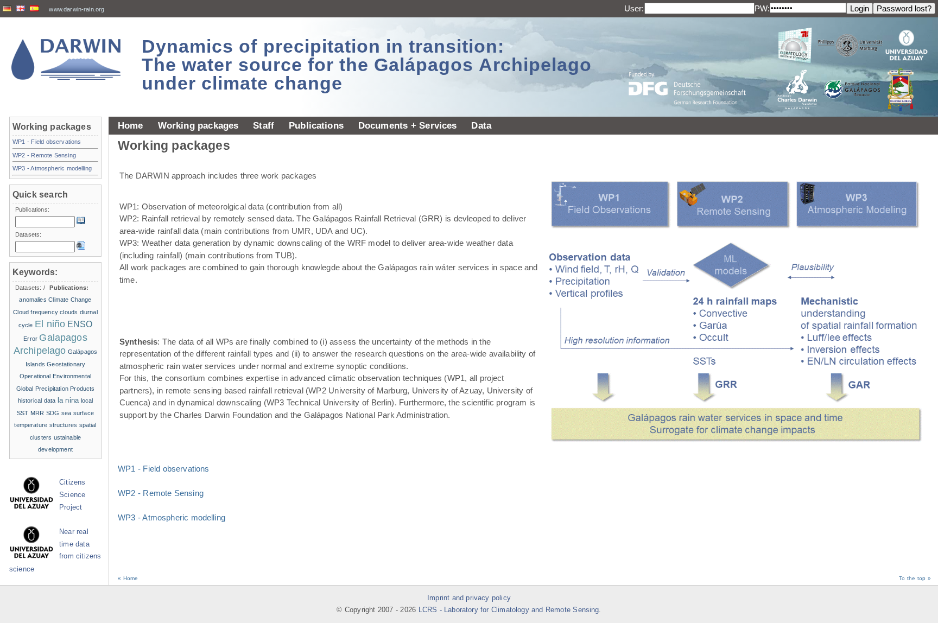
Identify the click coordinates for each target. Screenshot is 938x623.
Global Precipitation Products (55, 388)
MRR (37, 413)
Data (481, 125)
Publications (316, 125)
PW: (762, 8)
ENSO (80, 324)
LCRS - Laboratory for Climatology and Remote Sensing (509, 610)
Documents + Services (407, 125)
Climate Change (69, 299)
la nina (68, 400)
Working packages (198, 125)
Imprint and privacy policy (469, 598)
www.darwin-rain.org (76, 9)
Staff (263, 125)
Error (30, 338)
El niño (50, 324)
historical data (37, 400)
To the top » (915, 578)
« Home (128, 578)
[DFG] (693, 63)
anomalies (32, 299)
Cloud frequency (35, 312)
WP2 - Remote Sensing (161, 493)
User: (634, 8)
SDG (52, 413)
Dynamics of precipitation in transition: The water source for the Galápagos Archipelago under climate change (367, 64)
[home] (66, 59)
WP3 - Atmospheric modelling (171, 517)
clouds (69, 312)
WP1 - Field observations (164, 468)
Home (130, 125)
